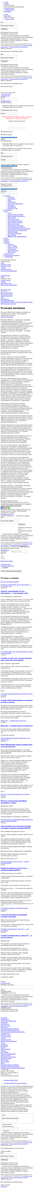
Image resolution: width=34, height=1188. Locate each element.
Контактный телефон (7, 25)
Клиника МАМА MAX (11, 1080)
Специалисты (5, 1019)
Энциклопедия (5, 95)
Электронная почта (8, 1126)
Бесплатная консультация (8, 1057)
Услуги (3, 1043)
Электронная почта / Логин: (9, 110)
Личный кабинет (6, 101)
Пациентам (4, 1022)
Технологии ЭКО (6, 269)
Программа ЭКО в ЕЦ (7, 566)
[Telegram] (7, 508)
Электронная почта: (7, 156)
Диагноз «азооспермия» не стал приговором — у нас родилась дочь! (14, 592)
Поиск (3, 1063)
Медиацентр (4, 1046)
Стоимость (4, 1044)
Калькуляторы (5, 1061)
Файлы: (3, 989)
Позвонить (4, 1186)
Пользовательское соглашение (10, 1028)
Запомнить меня (7, 131)
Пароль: (3, 113)
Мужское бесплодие (7, 294)
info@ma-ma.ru (5, 550)
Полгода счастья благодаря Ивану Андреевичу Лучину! (14, 802)
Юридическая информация (9, 271)
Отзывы (6, 3)
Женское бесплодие (6, 292)
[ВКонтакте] (2, 508)
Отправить (4, 29)
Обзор (2, 263)
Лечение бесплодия (6, 296)
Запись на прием (6, 1055)
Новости (3, 1050)
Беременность (5, 299)
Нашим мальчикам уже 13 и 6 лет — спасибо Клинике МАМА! (15, 869)
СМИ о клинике (5, 1049)
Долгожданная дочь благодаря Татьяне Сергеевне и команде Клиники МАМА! (16, 827)
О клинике (4, 1017)
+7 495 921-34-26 (9, 10)
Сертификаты (5, 1024)
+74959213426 (8, 257)
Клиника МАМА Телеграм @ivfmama (15, 1083)
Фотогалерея (4, 1052)
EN (4, 97)
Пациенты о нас (5, 1025)
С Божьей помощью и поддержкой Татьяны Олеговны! (14, 915)
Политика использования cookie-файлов (13, 1032)
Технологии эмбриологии (8, 1021)
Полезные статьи (6, 264)
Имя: (2, 153)
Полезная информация (7, 300)
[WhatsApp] (9, 508)
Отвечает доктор (6, 266)
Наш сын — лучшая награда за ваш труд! (17, 726)
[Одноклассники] (4, 508)
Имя (2, 22)
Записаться (4, 61)
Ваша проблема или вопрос (10, 1118)
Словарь (3, 267)
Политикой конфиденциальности (18, 47)
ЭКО (2, 297)
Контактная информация (8, 1054)
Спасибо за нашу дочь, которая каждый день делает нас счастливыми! (16, 659)
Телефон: (3, 159)
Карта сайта (4, 1027)
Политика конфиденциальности (10, 1030)
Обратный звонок (6, 1058)
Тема (3, 1115)
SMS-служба (4, 1060)
